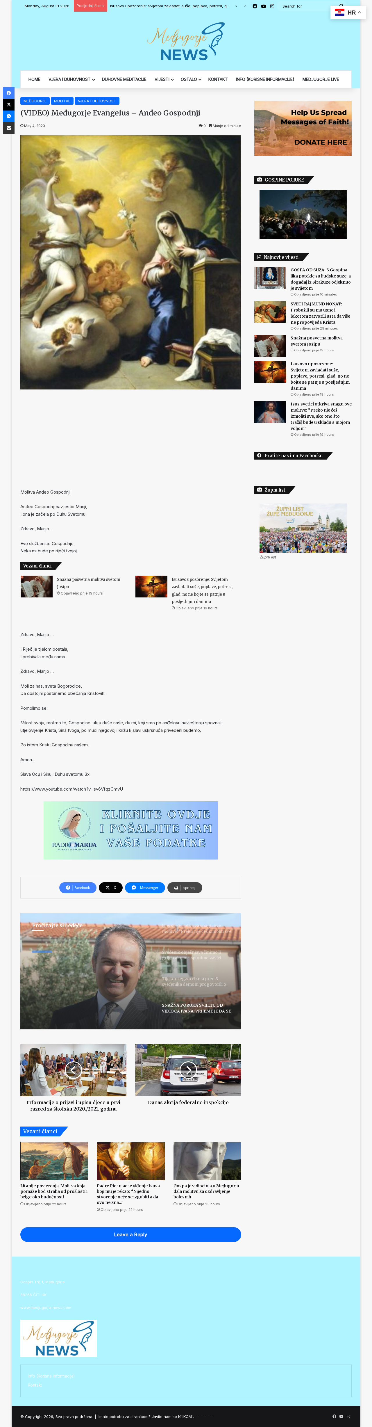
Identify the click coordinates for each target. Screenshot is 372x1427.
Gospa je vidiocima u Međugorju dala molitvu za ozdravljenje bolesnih (206, 1191)
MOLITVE (62, 101)
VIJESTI (162, 79)
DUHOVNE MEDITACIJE (124, 79)
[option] (130, 971)
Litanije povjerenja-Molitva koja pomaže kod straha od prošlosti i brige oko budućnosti (53, 1191)
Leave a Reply (130, 1234)
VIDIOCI (42, 948)
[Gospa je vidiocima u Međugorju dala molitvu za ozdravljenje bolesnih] (207, 1161)
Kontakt (35, 1385)
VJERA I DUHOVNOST (70, 79)
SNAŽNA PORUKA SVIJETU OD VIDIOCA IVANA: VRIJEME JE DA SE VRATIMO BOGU (89, 971)
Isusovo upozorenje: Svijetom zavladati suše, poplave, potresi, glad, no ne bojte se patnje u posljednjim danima (320, 376)
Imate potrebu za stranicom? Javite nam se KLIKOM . (146, 1416)
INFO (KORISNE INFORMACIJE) (265, 79)
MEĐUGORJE (35, 101)
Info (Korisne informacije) (51, 1376)
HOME (34, 79)
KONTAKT (218, 79)
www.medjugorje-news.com (45, 1307)
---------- (203, 1416)
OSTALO (189, 79)
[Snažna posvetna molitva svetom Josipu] (37, 586)
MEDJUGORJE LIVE (321, 79)
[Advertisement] (130, 439)
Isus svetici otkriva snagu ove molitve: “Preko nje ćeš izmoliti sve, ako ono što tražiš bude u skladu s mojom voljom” (215, 5)
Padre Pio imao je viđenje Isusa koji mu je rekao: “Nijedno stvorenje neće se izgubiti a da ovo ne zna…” (128, 1194)
